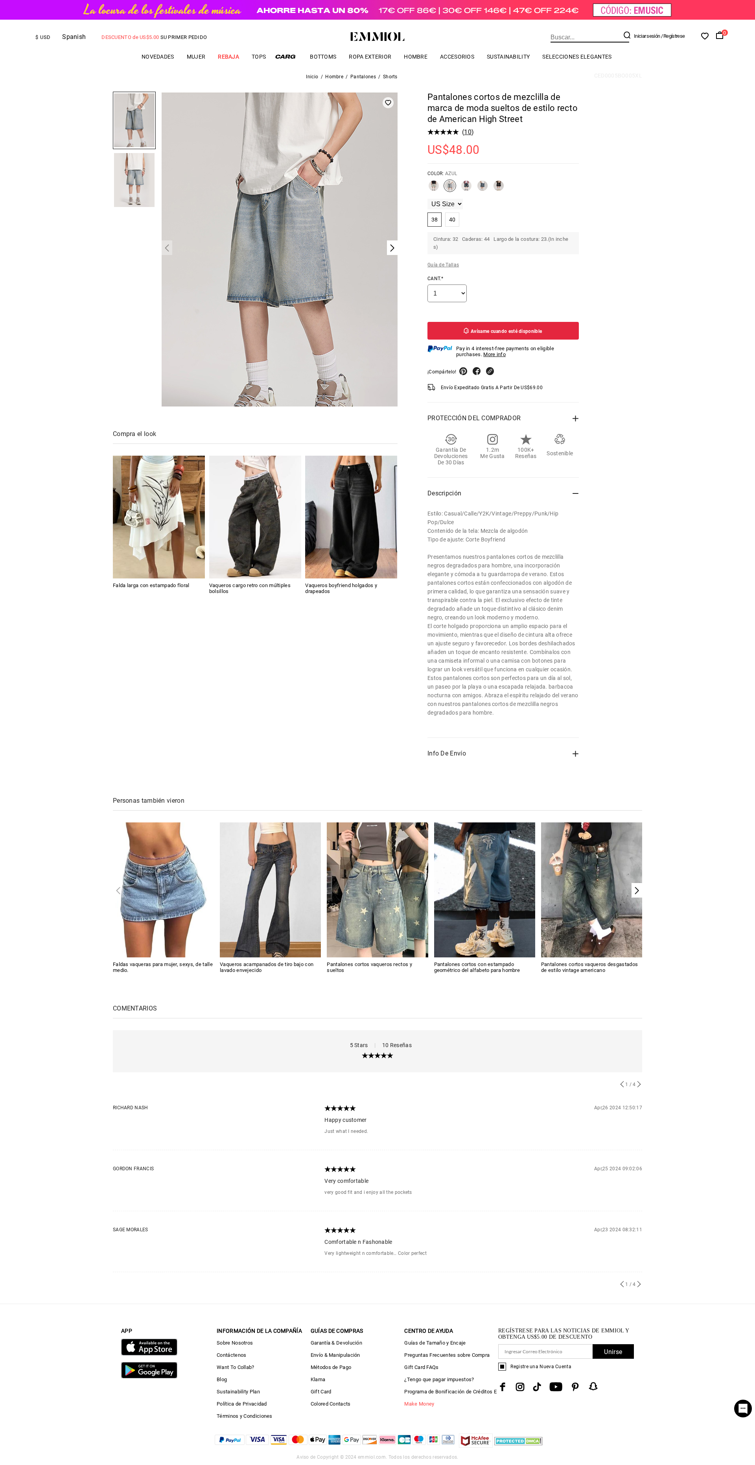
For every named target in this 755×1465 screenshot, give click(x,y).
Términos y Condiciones (245, 1416)
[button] (637, 890)
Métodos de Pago (331, 1367)
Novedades (158, 57)
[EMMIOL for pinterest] (575, 1387)
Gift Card (321, 1392)
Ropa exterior (370, 57)
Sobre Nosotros (235, 1343)
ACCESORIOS (457, 57)
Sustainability (508, 57)
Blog (222, 1379)
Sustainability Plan (238, 1392)
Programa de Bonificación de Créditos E (450, 1392)
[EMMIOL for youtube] (556, 1387)
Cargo (288, 56)
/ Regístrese (673, 36)
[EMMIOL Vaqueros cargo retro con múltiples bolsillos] (255, 517)
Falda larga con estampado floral (151, 585)
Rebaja (228, 57)
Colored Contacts (331, 1404)
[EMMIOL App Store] (149, 1354)
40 (452, 219)
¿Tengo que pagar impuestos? (439, 1379)
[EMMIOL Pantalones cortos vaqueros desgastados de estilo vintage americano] (591, 889)
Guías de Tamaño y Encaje (435, 1343)
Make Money (419, 1404)
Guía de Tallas (443, 265)
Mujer (196, 57)
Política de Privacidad (242, 1404)
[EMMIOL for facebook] (502, 1387)
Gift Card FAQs (421, 1367)
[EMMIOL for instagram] (520, 1387)
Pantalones (363, 76)
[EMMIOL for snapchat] (593, 1386)
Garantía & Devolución (336, 1343)
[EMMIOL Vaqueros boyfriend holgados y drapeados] (351, 517)
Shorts (390, 76)
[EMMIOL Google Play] (149, 1377)
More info (494, 354)
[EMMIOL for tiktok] (537, 1387)
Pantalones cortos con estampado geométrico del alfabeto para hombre (477, 967)
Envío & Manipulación (335, 1355)
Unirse (613, 1352)
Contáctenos (231, 1355)
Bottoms (323, 57)
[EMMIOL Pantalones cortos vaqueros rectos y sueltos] (377, 889)
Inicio (312, 76)
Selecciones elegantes (576, 57)
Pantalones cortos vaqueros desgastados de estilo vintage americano (589, 967)
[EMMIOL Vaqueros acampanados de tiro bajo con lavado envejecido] (270, 889)
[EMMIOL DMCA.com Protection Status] (518, 1445)
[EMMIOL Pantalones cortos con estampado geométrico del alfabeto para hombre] (484, 889)
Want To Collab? (235, 1367)
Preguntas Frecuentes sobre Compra (447, 1355)
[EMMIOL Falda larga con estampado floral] (159, 517)
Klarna (318, 1379)
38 (434, 219)
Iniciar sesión (647, 36)
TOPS (259, 57)
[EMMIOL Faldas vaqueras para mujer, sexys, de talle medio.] (163, 889)
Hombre (415, 57)
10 (467, 132)
